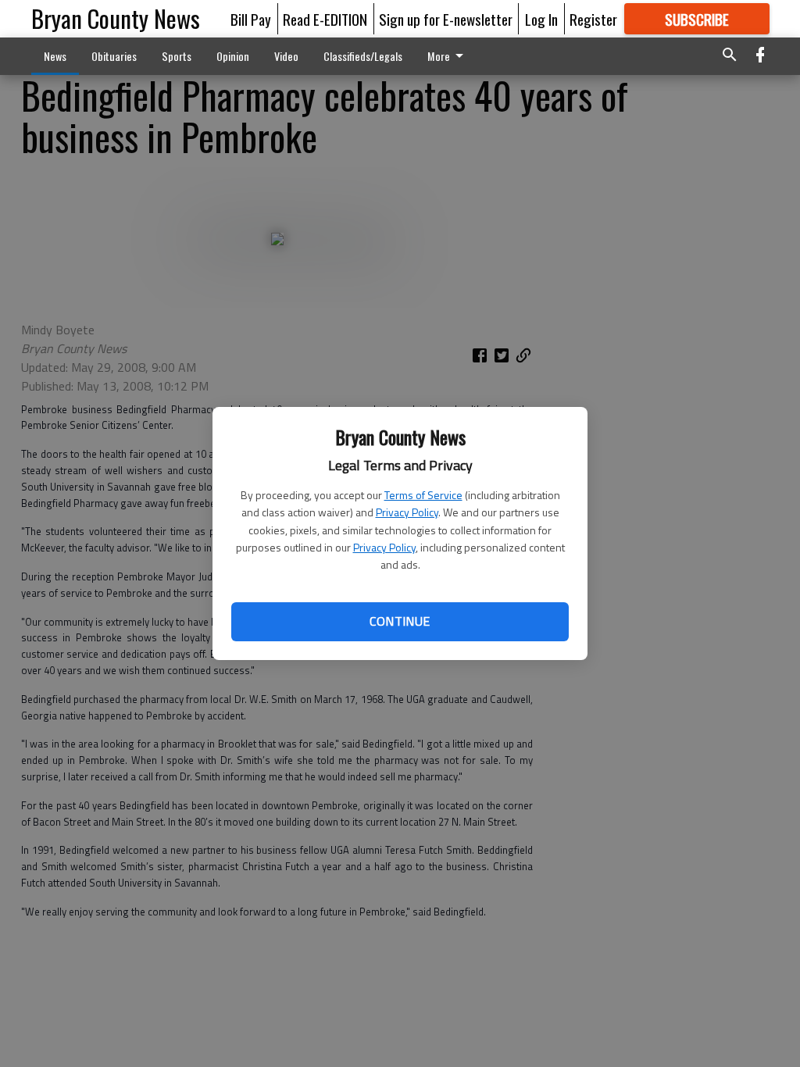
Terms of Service (423, 495)
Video (286, 56)
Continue (400, 621)
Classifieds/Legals (362, 56)
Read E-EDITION (325, 19)
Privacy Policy (407, 512)
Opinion (232, 56)
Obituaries (114, 56)
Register (593, 19)
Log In (541, 19)
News (55, 56)
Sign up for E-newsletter (445, 19)
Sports (176, 56)
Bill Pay (250, 19)
